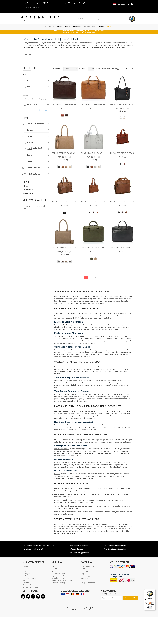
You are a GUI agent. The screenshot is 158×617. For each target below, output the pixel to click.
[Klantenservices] (132, 4)
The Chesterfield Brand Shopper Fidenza (102, 202)
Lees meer (28, 51)
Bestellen (26, 569)
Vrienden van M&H (59, 578)
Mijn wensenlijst (58, 571)
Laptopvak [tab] (29, 189)
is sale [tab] (26, 75)
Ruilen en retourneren (31, 576)
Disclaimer (95, 608)
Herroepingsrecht (29, 578)
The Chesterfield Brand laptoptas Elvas (132, 153)
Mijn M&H (122, 4)
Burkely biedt (59, 462)
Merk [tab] (26, 118)
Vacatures (84, 578)
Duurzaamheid (86, 571)
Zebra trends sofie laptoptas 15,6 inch (131, 105)
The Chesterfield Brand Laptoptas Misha (74, 202)
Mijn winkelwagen (58, 574)
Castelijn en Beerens (61, 449)
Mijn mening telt (58, 576)
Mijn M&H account (58, 569)
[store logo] (40, 18)
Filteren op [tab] (30, 68)
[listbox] (64, 115)
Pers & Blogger (86, 576)
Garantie (26, 583)
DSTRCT (57, 474)
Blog (82, 574)
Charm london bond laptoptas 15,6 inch (102, 153)
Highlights (84, 569)
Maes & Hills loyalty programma (63, 580)
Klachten (26, 580)
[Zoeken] (98, 18)
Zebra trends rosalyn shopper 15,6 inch (73, 153)
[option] (62, 115)
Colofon (83, 580)
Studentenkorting (58, 583)
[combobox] (86, 18)
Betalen (26, 571)
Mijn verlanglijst (128, 4)
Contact (25, 567)
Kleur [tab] (26, 182)
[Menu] (154, 590)
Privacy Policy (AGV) (82, 608)
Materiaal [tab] (28, 193)
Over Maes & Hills (87, 567)
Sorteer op (57, 69)
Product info (27, 585)
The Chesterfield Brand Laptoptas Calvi (131, 202)
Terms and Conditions (66, 608)
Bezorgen (26, 574)
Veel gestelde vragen (30, 587)
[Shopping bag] (135, 4)
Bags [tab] (25, 95)
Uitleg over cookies (88, 583)
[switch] (149, 607)
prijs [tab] (25, 186)
